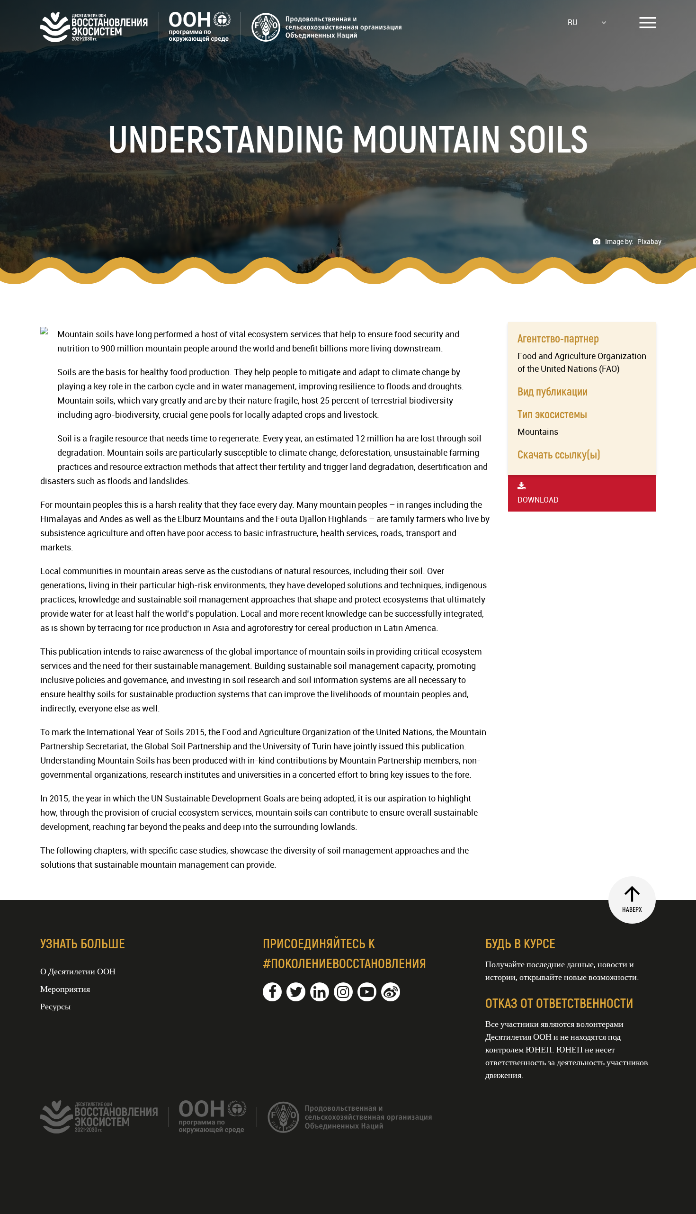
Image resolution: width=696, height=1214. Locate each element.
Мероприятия (65, 988)
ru (573, 22)
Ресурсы (55, 1006)
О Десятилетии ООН (78, 971)
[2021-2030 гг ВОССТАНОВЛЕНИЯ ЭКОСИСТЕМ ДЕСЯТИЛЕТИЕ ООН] (221, 39)
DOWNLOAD (538, 500)
